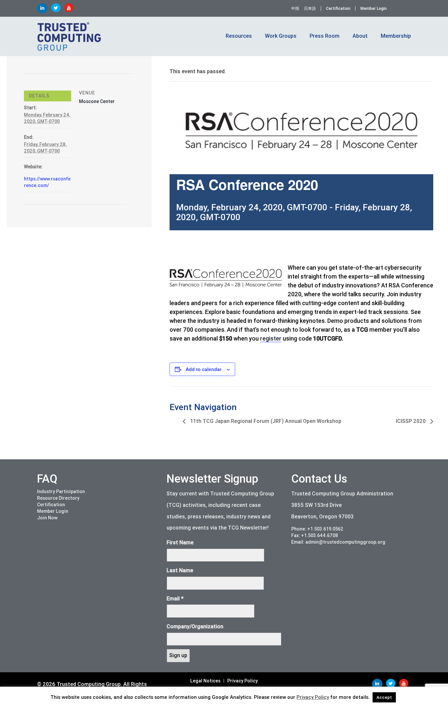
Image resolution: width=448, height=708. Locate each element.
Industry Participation (61, 491)
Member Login (373, 8)
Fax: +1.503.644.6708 (314, 535)
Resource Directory (58, 498)
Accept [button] (384, 697)
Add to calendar (203, 369)
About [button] (360, 36)
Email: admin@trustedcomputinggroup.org (338, 542)
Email (175, 598)
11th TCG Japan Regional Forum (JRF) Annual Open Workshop (265, 421)
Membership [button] (396, 36)
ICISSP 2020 (411, 421)
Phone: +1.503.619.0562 (317, 528)
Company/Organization (195, 626)
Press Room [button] (324, 36)
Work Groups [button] (280, 36)
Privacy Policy (242, 681)
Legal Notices (205, 681)
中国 (295, 8)
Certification (338, 8)
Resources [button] (239, 36)
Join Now (47, 517)
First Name (180, 542)
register (270, 338)
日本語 (310, 8)
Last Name (180, 570)
